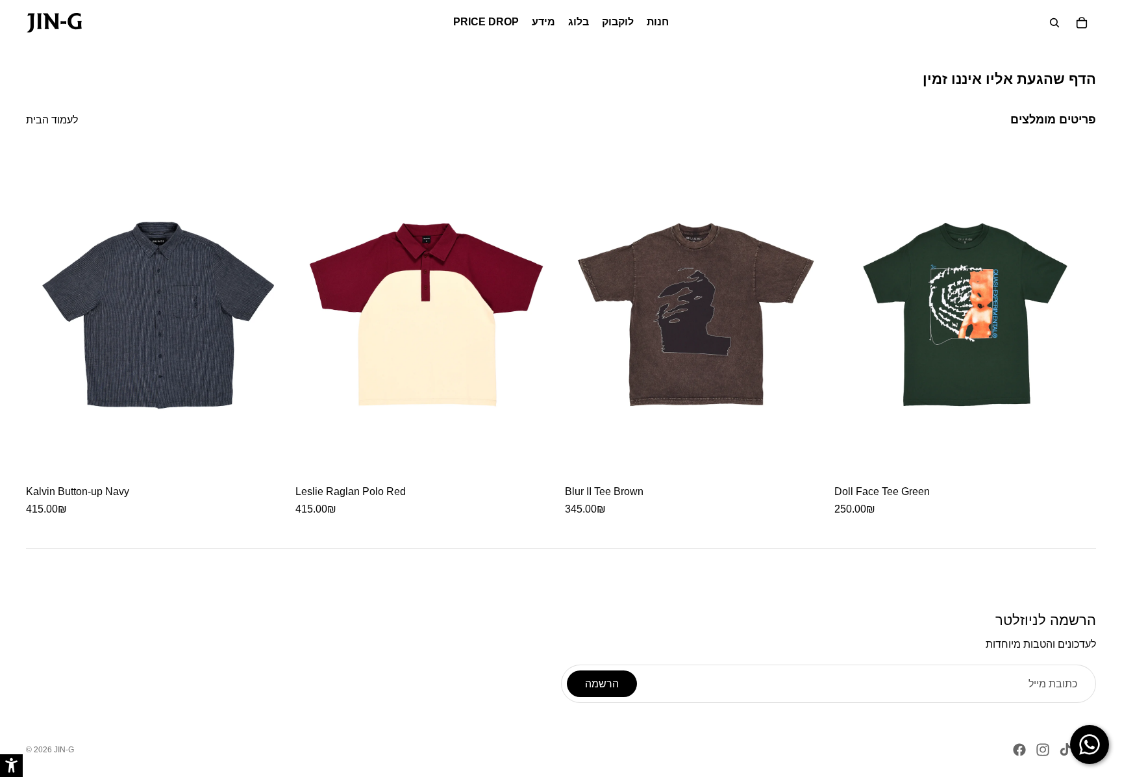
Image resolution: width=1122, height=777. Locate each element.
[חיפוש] (1054, 22)
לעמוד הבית (52, 119)
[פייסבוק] (1019, 750)
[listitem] (157, 334)
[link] (54, 22)
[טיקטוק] (1065, 750)
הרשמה (602, 683)
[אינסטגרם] (1043, 750)
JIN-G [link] (64, 749)
